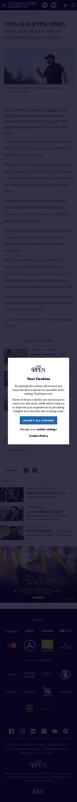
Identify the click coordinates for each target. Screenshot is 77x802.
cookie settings (47, 429)
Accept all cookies (38, 420)
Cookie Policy (38, 435)
